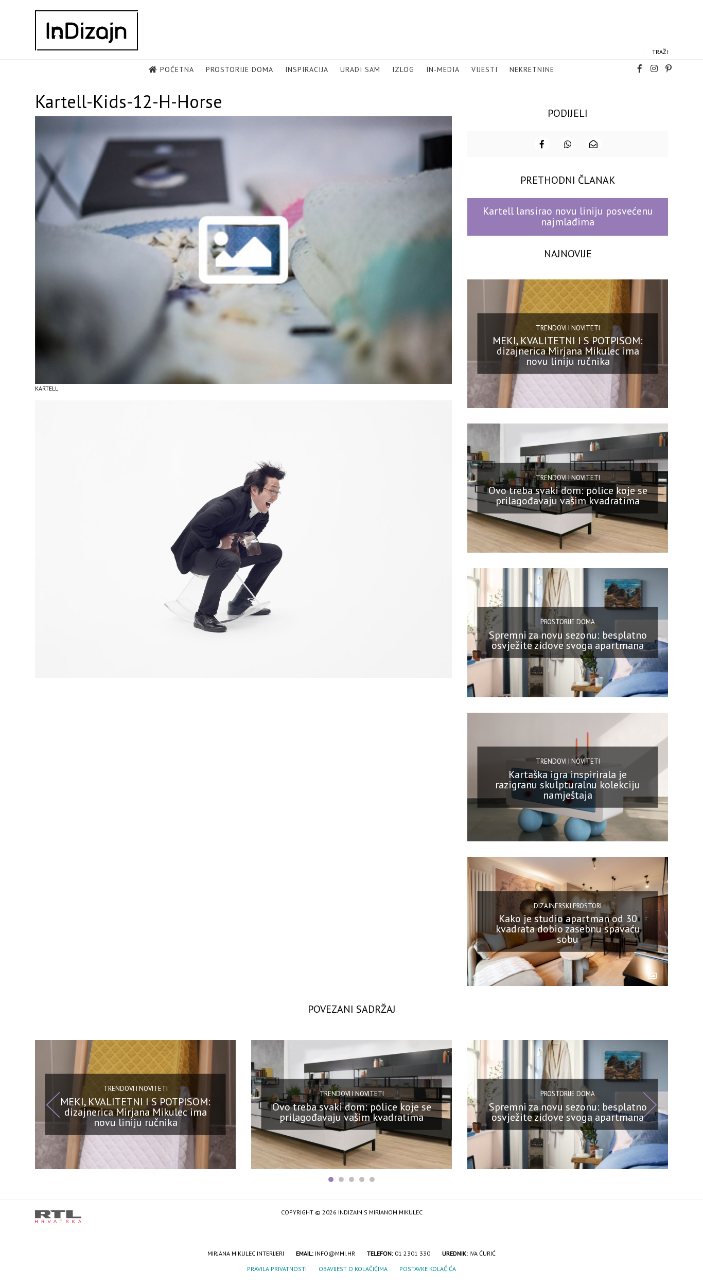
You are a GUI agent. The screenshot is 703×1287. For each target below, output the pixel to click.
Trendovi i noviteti (568, 328)
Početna (177, 69)
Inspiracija (306, 69)
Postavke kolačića (427, 1269)
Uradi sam (360, 69)
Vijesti (484, 69)
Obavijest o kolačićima (353, 1269)
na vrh (657, 1213)
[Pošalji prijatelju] (593, 144)
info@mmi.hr (335, 1253)
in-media (443, 69)
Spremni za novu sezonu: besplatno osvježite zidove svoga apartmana (568, 640)
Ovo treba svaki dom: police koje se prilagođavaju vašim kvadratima (567, 495)
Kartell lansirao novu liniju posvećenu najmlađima (568, 216)
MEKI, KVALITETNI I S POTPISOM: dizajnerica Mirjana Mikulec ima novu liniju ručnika (568, 351)
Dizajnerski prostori (568, 905)
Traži (660, 52)
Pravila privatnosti (277, 1269)
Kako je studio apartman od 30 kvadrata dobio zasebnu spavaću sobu (568, 929)
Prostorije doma (239, 69)
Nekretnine (531, 69)
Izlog (403, 69)
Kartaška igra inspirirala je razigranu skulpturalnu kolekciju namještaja (567, 784)
